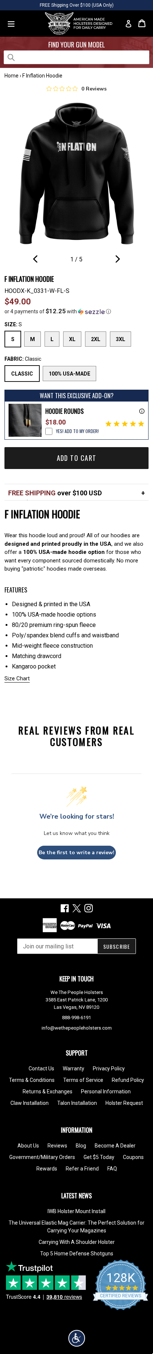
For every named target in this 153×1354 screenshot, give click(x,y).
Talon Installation (77, 1103)
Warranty (73, 1068)
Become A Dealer (115, 1146)
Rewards (46, 1169)
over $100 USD (55, 493)
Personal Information (106, 1091)
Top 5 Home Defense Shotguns (76, 1253)
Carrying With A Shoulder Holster (77, 1242)
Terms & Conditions (32, 1080)
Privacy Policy (109, 1068)
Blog (81, 1146)
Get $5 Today (99, 1157)
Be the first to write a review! (76, 852)
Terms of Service (83, 1080)
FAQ (112, 1169)
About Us (28, 1146)
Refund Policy (128, 1080)
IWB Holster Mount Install (76, 1211)
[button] (76, 311)
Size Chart (17, 678)
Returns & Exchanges (47, 1091)
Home (11, 76)
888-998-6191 (76, 1017)
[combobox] (76, 57)
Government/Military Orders (42, 1157)
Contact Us (41, 1068)
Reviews (57, 1146)
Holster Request (124, 1103)
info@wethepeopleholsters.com (77, 1028)
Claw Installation (29, 1103)
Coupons (133, 1157)
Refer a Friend (82, 1169)
